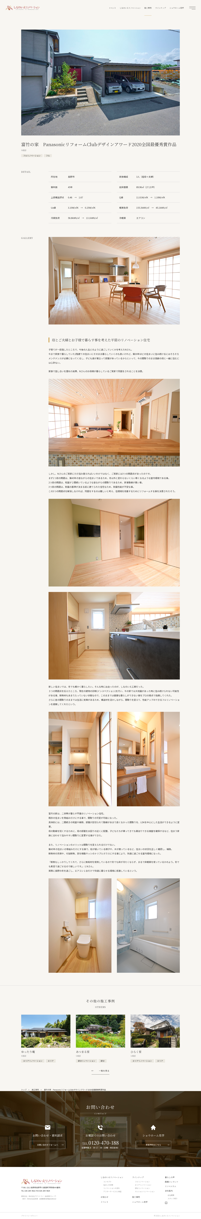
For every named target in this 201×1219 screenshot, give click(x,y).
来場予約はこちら (153, 1144)
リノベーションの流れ (111, 1188)
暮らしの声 (169, 1177)
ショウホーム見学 (177, 8)
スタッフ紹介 (172, 1198)
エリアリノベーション (143, 1185)
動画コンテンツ (171, 1181)
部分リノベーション (142, 1188)
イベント (112, 8)
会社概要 (171, 1195)
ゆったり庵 (28, 1052)
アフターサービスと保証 (112, 1191)
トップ (24, 1090)
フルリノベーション (142, 1181)
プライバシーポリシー (29, 1215)
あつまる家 (83, 1052)
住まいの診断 (108, 1185)
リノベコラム (170, 1186)
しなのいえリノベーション (22, 8)
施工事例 (148, 8)
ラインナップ (160, 8)
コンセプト (107, 1181)
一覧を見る (104, 1070)
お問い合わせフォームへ (47, 1144)
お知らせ (104, 1197)
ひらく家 (136, 1052)
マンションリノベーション (145, 1191)
